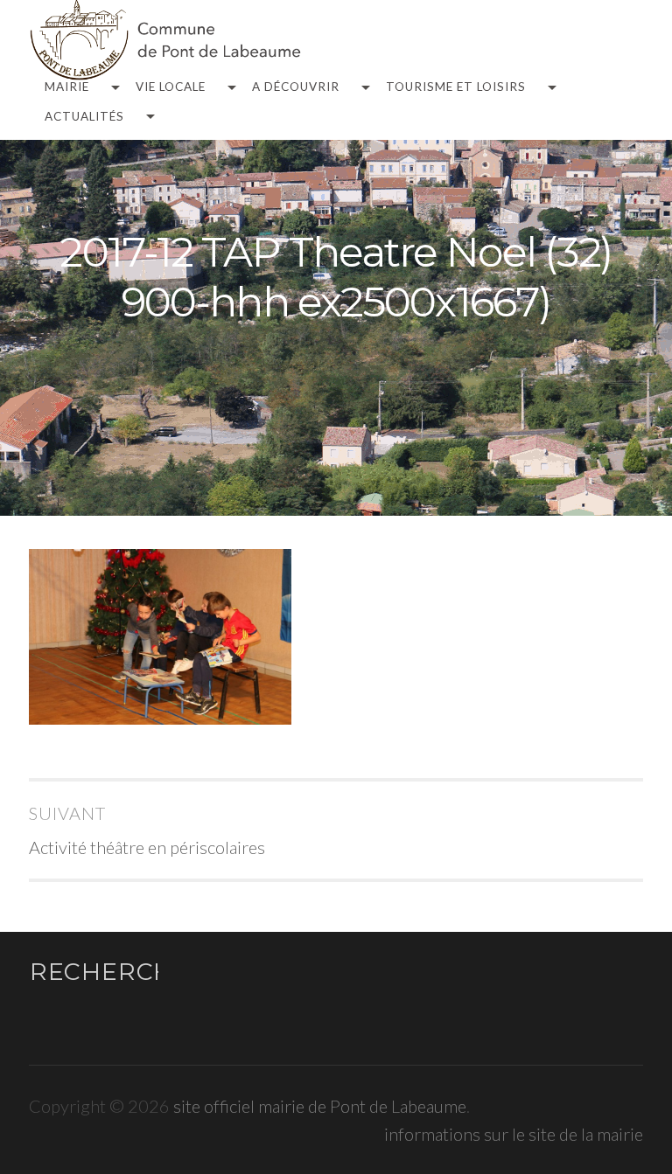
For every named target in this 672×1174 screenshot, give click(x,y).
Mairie (67, 87)
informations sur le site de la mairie (513, 1133)
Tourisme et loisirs (456, 87)
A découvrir (296, 87)
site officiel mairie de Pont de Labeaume (319, 1105)
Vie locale (171, 87)
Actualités (84, 117)
